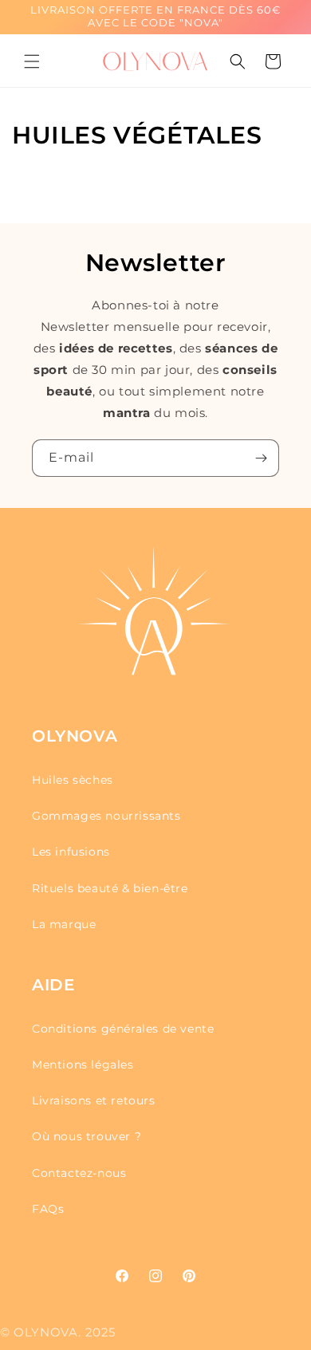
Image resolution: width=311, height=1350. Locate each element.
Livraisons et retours (94, 1100)
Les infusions (71, 851)
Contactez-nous (79, 1173)
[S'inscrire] (260, 458)
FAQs (48, 1209)
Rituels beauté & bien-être (110, 888)
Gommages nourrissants (106, 816)
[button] (31, 61)
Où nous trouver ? (86, 1136)
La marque (64, 924)
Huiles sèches (72, 780)
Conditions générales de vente (123, 1028)
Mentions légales (83, 1064)
